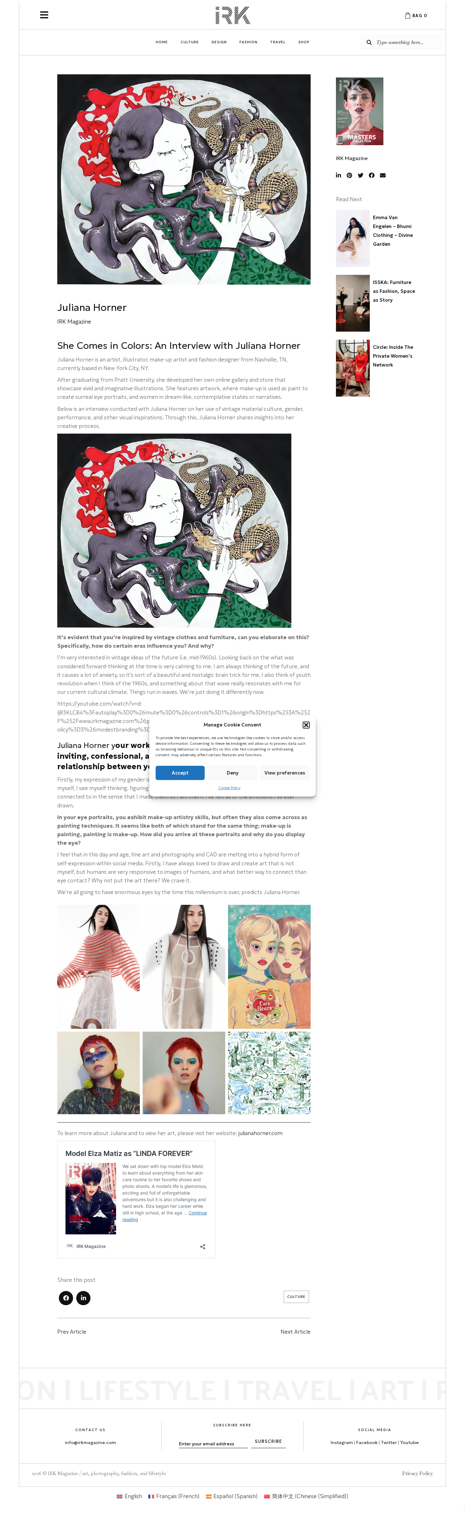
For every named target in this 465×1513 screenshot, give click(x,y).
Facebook (367, 1442)
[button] (306, 725)
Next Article (296, 1331)
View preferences (284, 773)
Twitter (389, 1442)
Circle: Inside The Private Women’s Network (393, 356)
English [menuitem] (133, 1496)
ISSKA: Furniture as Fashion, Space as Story (394, 291)
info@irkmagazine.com (90, 1442)
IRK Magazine (352, 158)
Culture (296, 1296)
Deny (233, 773)
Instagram (342, 1442)
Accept (180, 773)
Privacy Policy (417, 1473)
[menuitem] (129, 1496)
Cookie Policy (229, 787)
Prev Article (71, 1331)
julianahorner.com (260, 1133)
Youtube (409, 1442)
